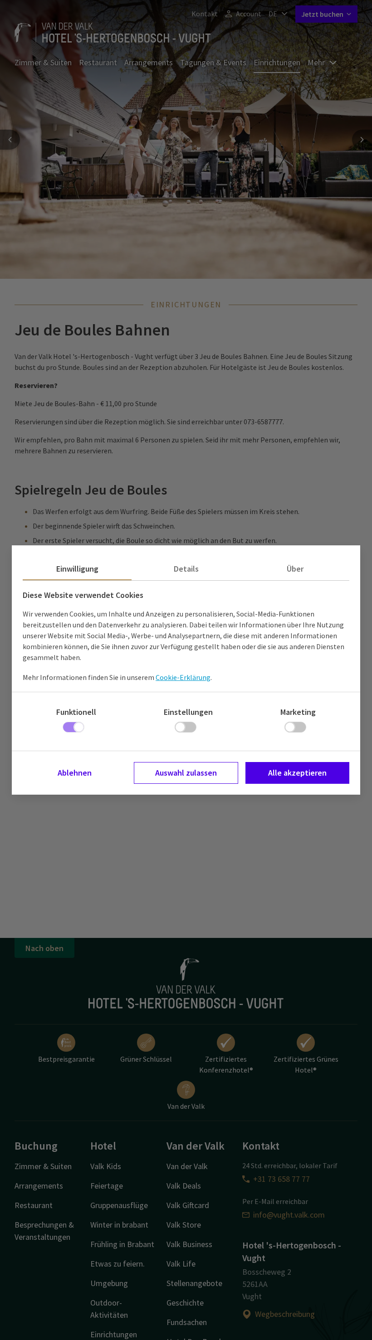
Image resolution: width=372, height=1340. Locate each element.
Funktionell (76, 712)
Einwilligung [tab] (77, 568)
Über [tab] (295, 568)
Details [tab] (186, 568)
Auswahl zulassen (186, 772)
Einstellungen (188, 712)
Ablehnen (75, 772)
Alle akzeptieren (297, 772)
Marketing (298, 712)
